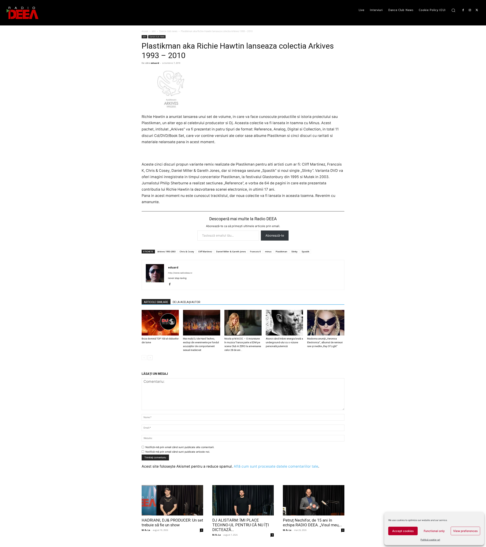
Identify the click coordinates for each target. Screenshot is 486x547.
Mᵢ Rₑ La (146, 530)
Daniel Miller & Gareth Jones (231, 251)
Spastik (305, 251)
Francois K (255, 251)
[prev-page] (144, 357)
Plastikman (281, 251)
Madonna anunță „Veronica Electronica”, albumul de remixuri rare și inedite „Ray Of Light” (325, 342)
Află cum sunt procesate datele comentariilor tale (276, 466)
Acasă (145, 31)
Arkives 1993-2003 (166, 251)
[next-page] (150, 357)
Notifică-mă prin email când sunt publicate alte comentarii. (179, 447)
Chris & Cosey (187, 251)
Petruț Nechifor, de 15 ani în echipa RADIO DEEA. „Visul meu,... (312, 522)
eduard (155, 63)
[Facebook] (463, 10)
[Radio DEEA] (23, 13)
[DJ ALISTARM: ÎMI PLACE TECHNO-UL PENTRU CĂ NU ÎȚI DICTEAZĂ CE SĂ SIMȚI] (243, 500)
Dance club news (168, 31)
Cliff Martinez (205, 251)
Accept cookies (403, 531)
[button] (453, 10)
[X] (476, 10)
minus (268, 251)
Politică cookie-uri (430, 539)
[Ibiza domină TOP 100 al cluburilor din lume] (160, 322)
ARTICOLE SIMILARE (156, 302)
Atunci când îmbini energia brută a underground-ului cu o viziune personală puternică (284, 342)
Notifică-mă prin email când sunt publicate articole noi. (177, 451)
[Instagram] (469, 10)
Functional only (434, 531)
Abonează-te (274, 235)
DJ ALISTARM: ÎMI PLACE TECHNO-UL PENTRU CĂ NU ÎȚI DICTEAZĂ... (240, 525)
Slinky (294, 251)
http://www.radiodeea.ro (180, 273)
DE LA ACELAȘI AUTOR (186, 302)
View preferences (465, 531)
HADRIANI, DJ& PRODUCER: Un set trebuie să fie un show (172, 522)
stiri (154, 31)
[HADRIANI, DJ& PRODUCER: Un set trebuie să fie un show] (172, 500)
